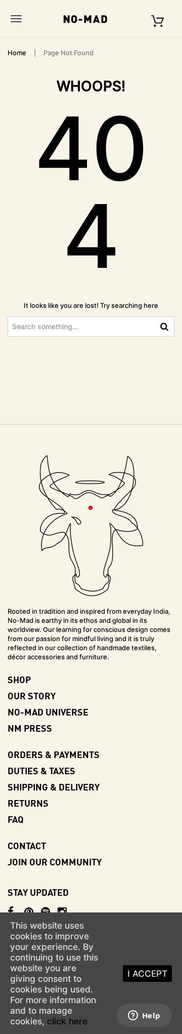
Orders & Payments (54, 754)
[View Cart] (157, 18)
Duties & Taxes (41, 770)
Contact (27, 845)
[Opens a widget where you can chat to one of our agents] (144, 1016)
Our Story (32, 695)
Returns (28, 803)
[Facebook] (16, 912)
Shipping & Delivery (54, 786)
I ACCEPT (147, 973)
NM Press (30, 728)
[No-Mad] (88, 18)
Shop (19, 679)
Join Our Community (55, 861)
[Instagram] (66, 912)
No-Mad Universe (48, 712)
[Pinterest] (32, 912)
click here (67, 1021)
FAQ (16, 819)
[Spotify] (49, 912)
